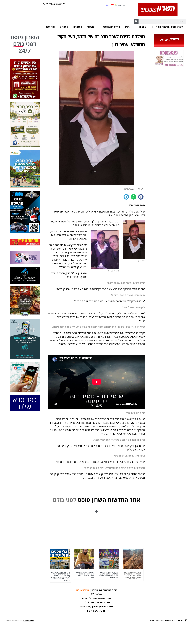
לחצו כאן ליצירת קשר (96, 610)
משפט (90, 26)
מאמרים (64, 26)
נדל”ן (128, 26)
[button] (141, 197)
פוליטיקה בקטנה (111, 26)
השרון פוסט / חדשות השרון (169, 26)
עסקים (142, 26)
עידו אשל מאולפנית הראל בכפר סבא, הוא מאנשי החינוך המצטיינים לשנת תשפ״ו (85, 574)
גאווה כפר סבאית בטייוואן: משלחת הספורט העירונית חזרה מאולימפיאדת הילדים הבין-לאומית (109, 574)
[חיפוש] (136, 21)
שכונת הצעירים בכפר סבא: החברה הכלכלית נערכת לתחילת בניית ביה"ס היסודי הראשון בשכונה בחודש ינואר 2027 (132, 575)
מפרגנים (77, 26)
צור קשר (50, 26)
